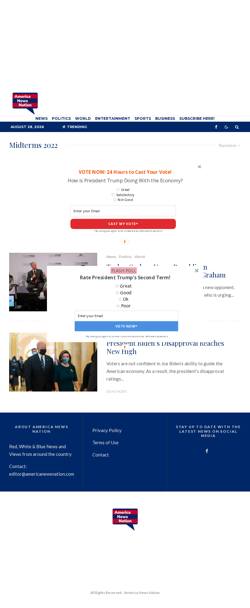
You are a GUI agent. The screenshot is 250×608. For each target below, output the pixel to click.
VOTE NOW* (127, 326)
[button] (125, 277)
